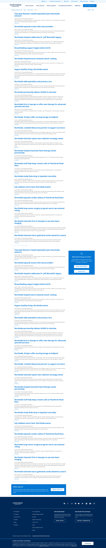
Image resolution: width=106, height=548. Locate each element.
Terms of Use (35, 522)
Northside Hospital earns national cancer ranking (35, 58)
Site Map (34, 516)
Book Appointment (81, 266)
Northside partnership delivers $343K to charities (35, 92)
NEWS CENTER (60, 520)
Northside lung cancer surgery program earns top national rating (39, 209)
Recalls (33, 530)
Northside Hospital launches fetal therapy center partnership (35, 151)
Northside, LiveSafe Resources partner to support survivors (39, 128)
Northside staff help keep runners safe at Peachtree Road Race (38, 164)
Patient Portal (85, 1)
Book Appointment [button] (90, 5)
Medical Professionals (55, 1)
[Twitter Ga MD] (72, 503)
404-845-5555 (81, 271)
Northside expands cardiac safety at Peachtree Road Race (38, 197)
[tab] (92, 1)
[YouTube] (78, 503)
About (44, 1)
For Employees (16, 511)
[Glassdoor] (82, 503)
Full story (16, 23)
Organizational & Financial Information (41, 536)
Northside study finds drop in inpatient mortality (35, 176)
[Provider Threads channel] (90, 503)
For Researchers (16, 516)
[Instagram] (94, 503)
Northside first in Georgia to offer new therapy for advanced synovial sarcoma (40, 105)
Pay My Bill (75, 1)
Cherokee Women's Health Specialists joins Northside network (37, 15)
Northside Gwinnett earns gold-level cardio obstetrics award (40, 235)
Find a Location (51, 5)
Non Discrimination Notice (37, 527)
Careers (67, 1)
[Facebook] (64, 503)
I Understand (88, 543)
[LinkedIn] (75, 503)
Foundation (15, 524)
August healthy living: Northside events (31, 69)
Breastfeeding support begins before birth (32, 48)
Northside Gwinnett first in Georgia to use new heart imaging (36, 222)
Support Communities (83, 520)
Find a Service (40, 5)
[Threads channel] (86, 503)
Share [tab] (89, 9)
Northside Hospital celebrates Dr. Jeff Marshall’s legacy (37, 37)
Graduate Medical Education (37, 514)
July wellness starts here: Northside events (32, 187)
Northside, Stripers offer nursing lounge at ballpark (36, 117)
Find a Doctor (29, 5)
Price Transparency (36, 511)
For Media (15, 519)
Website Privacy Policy (36, 519)
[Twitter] (68, 503)
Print (93, 9)
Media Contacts (57, 489)
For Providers (16, 514)
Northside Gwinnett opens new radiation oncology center (38, 138)
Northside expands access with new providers (33, 26)
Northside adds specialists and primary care (33, 81)
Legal (33, 524)
